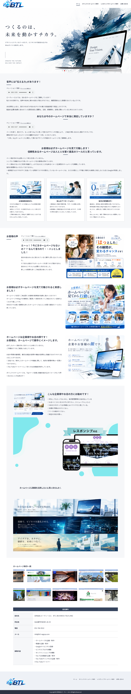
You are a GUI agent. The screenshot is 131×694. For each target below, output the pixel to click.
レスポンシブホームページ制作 (109, 4)
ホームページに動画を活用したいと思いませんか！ (40, 487)
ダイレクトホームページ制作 (90, 4)
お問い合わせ (124, 4)
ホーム (78, 4)
